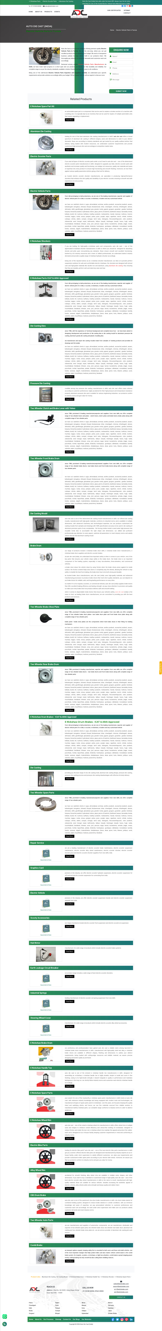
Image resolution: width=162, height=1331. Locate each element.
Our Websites (86, 1319)
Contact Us (121, 1297)
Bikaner (84, 1305)
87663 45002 (99, 1291)
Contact (127, 13)
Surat (57, 1305)
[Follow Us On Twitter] (125, 6)
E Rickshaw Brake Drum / (77, 1277)
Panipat (57, 1308)
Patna (31, 1303)
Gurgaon (31, 1313)
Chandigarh (32, 1305)
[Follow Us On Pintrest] (130, 6)
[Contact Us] (4, 1321)
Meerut (110, 1303)
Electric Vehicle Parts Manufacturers (91, 64)
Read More (69, 120)
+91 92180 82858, (88, 1291)
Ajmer (83, 1303)
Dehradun (111, 1305)
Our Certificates (114, 10)
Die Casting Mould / (62, 1277)
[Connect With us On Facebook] (122, 6)
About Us (38, 12)
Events (57, 12)
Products (48, 12)
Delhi (30, 1308)
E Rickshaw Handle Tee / (93, 1277)
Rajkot (57, 1303)
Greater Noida (112, 1313)
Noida (31, 1311)
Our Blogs (76, 1319)
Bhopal (57, 1313)
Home (31, 12)
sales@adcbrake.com (51, 6)
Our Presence (48, 1319)
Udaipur (84, 1311)
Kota (83, 1308)
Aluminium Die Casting (66, 1)
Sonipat (57, 1311)
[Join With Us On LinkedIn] (132, 6)
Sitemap (58, 1319)
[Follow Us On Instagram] (127, 6)
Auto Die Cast (119, 592)
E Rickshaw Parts (34, 1)
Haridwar (111, 1308)
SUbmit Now (121, 91)
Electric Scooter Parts (50, 1)
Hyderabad (85, 1313)
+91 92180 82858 (35, 6)
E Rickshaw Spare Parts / (123, 1277)
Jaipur (110, 1311)
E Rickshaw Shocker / (108, 1277)
